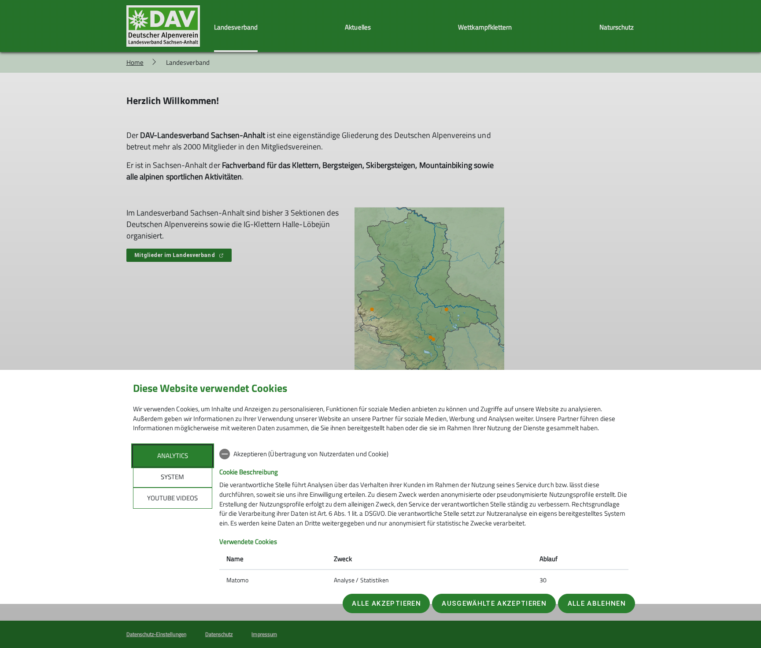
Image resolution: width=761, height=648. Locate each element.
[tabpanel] (423, 518)
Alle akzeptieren (386, 603)
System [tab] (172, 477)
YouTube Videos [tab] (172, 498)
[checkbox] (423, 454)
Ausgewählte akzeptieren (494, 603)
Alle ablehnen (597, 603)
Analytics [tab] (172, 456)
